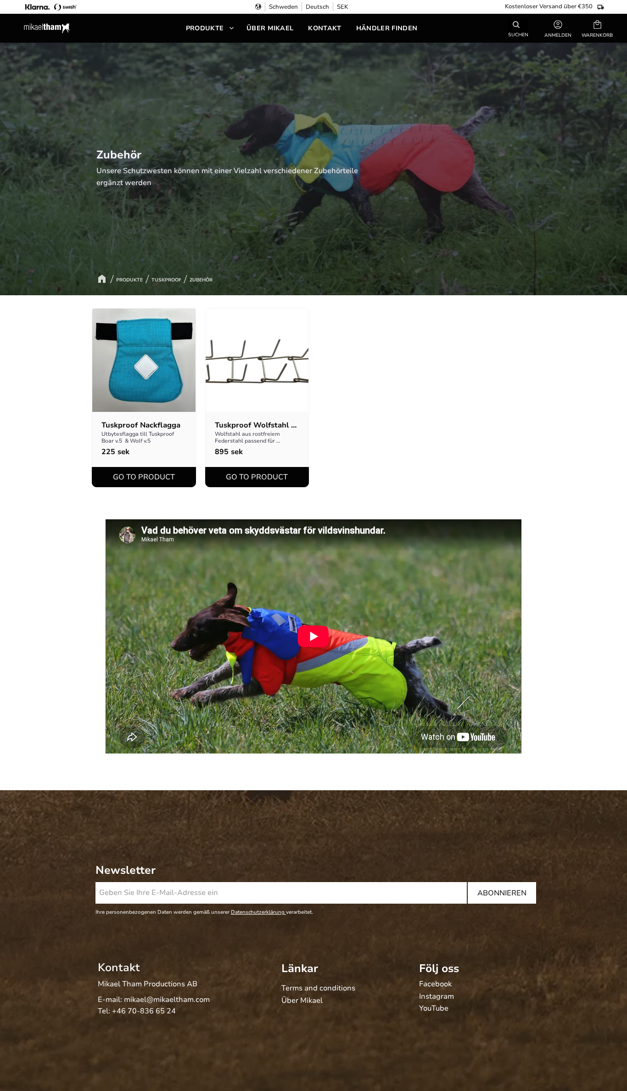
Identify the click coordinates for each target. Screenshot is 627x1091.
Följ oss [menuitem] (439, 968)
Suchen (518, 34)
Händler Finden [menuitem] (386, 28)
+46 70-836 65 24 (144, 1011)
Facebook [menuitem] (435, 984)
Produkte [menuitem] (205, 28)
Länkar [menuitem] (299, 968)
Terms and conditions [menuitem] (318, 988)
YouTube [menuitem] (433, 1009)
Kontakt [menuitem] (324, 28)
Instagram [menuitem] (436, 997)
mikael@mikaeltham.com (167, 1000)
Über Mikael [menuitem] (270, 28)
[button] (597, 28)
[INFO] (144, 477)
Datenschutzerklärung (258, 912)
